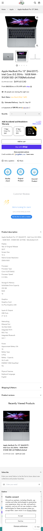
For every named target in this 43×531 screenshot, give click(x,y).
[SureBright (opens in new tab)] (38, 122)
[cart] (39, 2)
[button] (21, 108)
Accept (20, 516)
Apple (12, 9)
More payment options (21, 152)
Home (4, 9)
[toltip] (37, 45)
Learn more (30, 154)
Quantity (5, 114)
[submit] (39, 484)
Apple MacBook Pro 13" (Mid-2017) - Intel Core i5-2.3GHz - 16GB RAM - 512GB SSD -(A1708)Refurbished (16, 447)
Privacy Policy (31, 510)
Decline (20, 521)
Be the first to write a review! (21, 217)
